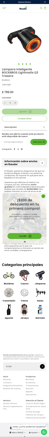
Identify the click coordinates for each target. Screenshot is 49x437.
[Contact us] (44, 432)
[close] (43, 196)
